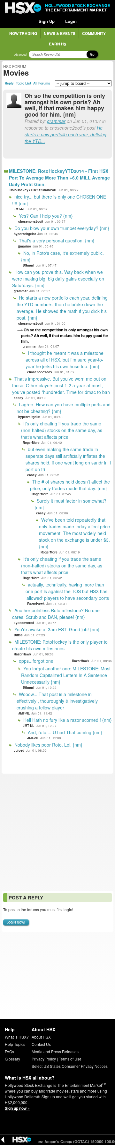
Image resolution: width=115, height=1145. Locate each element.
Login (71, 21)
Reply (9, 83)
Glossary (12, 1058)
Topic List (23, 83)
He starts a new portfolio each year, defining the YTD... (65, 134)
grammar (56, 121)
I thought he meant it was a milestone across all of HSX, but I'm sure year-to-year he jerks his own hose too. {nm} (64, 359)
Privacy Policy (44, 1058)
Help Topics (15, 1044)
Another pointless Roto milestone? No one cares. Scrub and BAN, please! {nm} (56, 613)
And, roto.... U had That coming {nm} (64, 732)
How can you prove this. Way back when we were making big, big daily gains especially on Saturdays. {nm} (58, 278)
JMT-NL (19, 209)
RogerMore (31, 442)
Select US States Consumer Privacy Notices (70, 1066)
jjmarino (24, 246)
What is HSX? (17, 1037)
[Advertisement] (57, 832)
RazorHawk (36, 603)
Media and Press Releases (55, 1051)
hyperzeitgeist (25, 234)
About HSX (41, 1037)
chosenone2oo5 (30, 221)
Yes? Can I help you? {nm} (45, 216)
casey (18, 398)
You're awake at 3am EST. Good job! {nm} (56, 629)
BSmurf (28, 265)
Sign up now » (17, 1108)
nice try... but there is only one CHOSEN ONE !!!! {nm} (59, 200)
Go (92, 54)
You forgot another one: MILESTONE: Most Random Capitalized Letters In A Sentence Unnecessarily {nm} (66, 675)
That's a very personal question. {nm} (56, 240)
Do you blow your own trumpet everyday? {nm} (61, 228)
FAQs (9, 1051)
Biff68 (18, 635)
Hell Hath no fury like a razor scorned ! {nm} (67, 720)
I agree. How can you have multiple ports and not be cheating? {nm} (64, 407)
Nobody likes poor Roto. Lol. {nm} (47, 745)
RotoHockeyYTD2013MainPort (33, 190)
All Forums (41, 83)
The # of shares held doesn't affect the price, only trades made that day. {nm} (70, 484)
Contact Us (41, 1044)
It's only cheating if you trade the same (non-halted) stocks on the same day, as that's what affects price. (61, 430)
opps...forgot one (35, 661)
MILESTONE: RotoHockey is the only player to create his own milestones (60, 645)
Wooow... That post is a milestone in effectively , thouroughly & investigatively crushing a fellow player (57, 701)
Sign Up (47, 21)
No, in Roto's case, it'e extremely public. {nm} (62, 256)
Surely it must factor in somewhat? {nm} (70, 504)
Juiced (19, 750)
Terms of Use (70, 1058)
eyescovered (24, 622)
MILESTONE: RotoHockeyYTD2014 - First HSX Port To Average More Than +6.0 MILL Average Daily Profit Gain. (59, 177)
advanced (20, 54)
